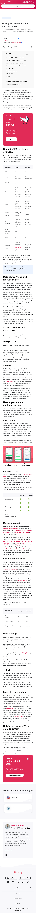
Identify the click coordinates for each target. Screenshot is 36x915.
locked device (22, 580)
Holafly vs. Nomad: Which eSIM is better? (17, 81)
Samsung (17, 543)
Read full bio (8, 850)
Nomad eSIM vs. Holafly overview (15, 57)
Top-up (8, 76)
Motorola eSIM (11, 545)
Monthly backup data (11, 79)
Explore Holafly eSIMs (15, 775)
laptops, (18, 545)
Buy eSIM (18, 6)
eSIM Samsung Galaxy (22, 532)
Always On (18, 247)
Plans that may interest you (13, 84)
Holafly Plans (26, 653)
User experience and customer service (16, 65)
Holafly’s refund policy (10, 569)
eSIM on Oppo (7, 541)
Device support (10, 68)
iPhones (15, 541)
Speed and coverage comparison (14, 63)
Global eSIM (9, 381)
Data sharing (9, 73)
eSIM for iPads (22, 541)
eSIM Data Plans (6, 18)
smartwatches (28, 545)
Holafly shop (19, 716)
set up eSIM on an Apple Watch (14, 548)
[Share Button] (31, 47)
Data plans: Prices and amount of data (16, 60)
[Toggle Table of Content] (31, 53)
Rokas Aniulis (18, 826)
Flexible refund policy (11, 71)
